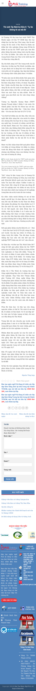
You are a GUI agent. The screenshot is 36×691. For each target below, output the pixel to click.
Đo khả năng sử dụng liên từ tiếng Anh (16, 517)
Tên (6, 452)
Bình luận (8, 436)
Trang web (7, 470)
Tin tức (18, 24)
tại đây (15, 391)
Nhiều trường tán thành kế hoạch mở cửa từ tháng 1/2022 (17, 511)
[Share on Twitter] (16, 407)
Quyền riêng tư (7, 507)
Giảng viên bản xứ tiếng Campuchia (15, 499)
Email (6, 461)
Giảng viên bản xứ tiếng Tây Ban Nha (15, 503)
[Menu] (2, 3)
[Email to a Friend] (19, 407)
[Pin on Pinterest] (23, 407)
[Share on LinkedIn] (26, 407)
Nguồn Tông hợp (28, 375)
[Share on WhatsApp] (9, 407)
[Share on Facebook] (12, 407)
